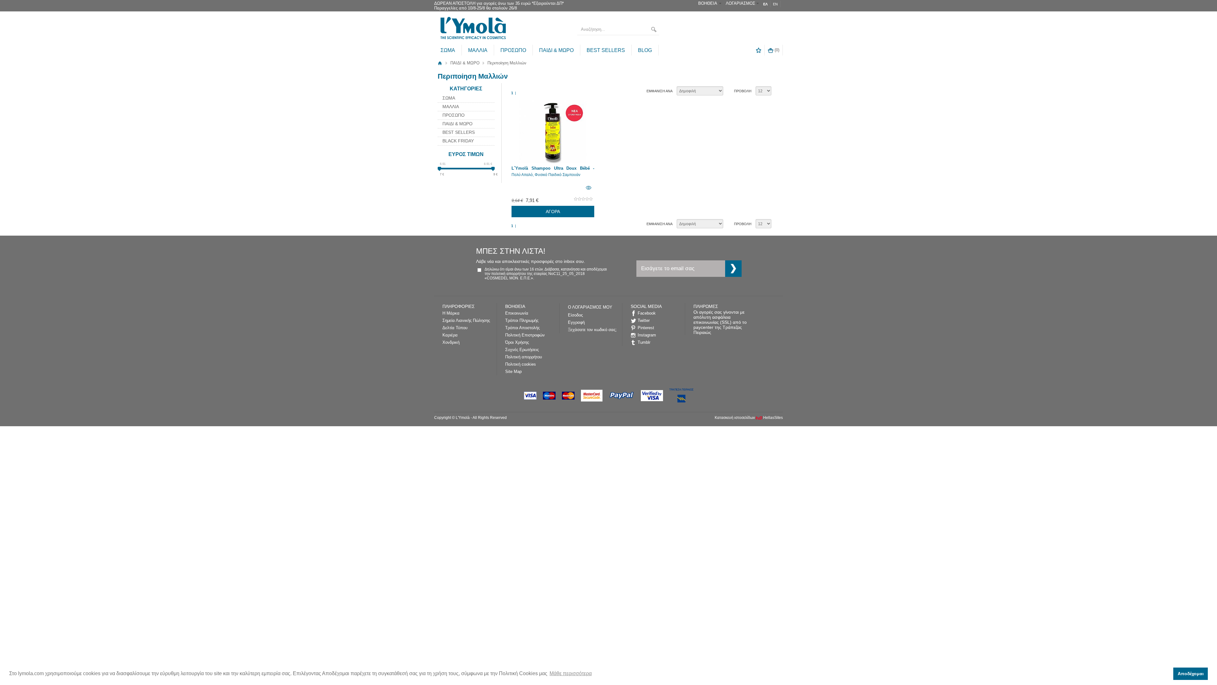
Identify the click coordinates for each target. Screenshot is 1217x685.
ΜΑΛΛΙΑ (477, 50)
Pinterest (646, 327)
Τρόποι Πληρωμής (521, 320)
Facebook (647, 313)
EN (775, 4)
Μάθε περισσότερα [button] (571, 673)
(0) (776, 50)
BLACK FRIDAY (458, 140)
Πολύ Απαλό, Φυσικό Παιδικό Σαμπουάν (546, 175)
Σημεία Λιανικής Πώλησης (466, 320)
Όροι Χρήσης (517, 342)
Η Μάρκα (451, 313)
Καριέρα (450, 335)
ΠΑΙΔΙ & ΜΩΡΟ (556, 50)
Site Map (513, 371)
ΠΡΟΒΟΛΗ (742, 91)
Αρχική (440, 63)
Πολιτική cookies (520, 364)
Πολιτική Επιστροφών (525, 335)
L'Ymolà (472, 29)
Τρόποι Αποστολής (522, 327)
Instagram (647, 335)
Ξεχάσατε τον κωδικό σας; (592, 329)
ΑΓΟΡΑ (553, 211)
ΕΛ (765, 4)
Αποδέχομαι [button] (1191, 673)
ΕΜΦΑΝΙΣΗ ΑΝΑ (660, 91)
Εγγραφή (576, 322)
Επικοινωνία (516, 313)
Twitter (644, 320)
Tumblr (644, 342)
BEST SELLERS (606, 50)
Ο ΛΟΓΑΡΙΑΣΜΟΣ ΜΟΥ (590, 307)
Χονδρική (451, 342)
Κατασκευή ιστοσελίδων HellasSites (749, 417)
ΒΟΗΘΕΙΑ (707, 3)
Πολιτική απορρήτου (523, 357)
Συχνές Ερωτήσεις (522, 349)
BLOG (645, 50)
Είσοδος (575, 315)
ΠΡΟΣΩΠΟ (513, 50)
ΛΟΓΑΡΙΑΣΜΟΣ (740, 3)
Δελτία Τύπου (454, 327)
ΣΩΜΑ (448, 50)
